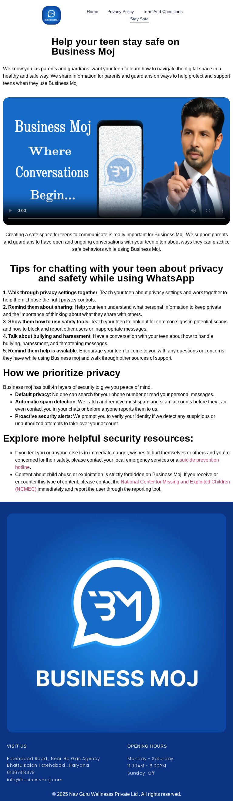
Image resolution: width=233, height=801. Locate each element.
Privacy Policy (120, 11)
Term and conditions (163, 11)
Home (92, 11)
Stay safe (139, 18)
